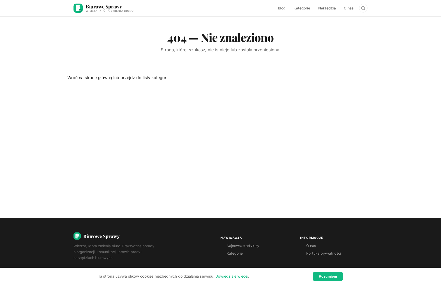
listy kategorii (155, 77)
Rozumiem (328, 276)
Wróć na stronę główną (89, 77)
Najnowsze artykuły (243, 246)
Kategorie (301, 8)
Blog (282, 8)
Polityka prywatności (323, 253)
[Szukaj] (363, 8)
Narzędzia (327, 8)
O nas (349, 8)
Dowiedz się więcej (231, 276)
